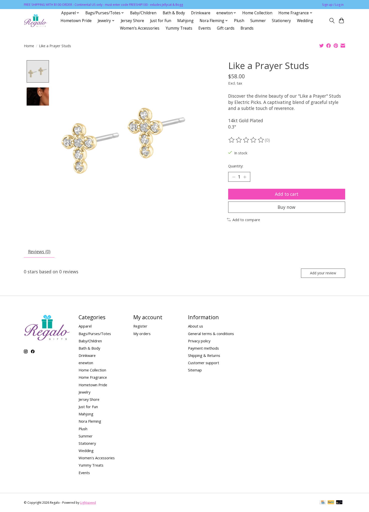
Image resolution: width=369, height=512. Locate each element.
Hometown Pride (76, 20)
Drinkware (200, 13)
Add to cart (286, 194)
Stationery (281, 20)
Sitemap (195, 369)
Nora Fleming (90, 421)
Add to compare (246, 219)
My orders (142, 333)
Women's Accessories (139, 28)
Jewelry (84, 392)
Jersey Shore (132, 20)
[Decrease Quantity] (233, 176)
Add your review (323, 273)
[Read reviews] (246, 140)
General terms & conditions (211, 333)
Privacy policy (199, 340)
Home (29, 45)
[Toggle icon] (331, 20)
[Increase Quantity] (244, 176)
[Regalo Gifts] (36, 21)
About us (195, 326)
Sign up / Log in (333, 5)
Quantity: (235, 165)
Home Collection (257, 13)
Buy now (286, 207)
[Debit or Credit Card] (339, 502)
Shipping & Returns (204, 355)
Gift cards (225, 28)
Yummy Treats (179, 28)
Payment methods (203, 348)
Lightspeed (88, 502)
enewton (86, 362)
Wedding (305, 20)
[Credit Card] (323, 502)
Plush (239, 20)
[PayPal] (331, 502)
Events (204, 28)
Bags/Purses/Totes (95, 333)
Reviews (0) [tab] (39, 251)
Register (140, 326)
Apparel (85, 326)
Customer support (203, 362)
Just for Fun (160, 20)
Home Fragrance (93, 377)
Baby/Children (143, 13)
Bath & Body (174, 13)
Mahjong (185, 20)
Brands (247, 28)
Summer (258, 20)
